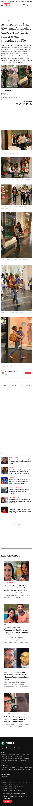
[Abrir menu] (2, 5)
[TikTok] (18, 747)
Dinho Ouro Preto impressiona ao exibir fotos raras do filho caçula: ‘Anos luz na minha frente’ (16, 719)
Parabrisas (10, 769)
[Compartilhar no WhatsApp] (17, 104)
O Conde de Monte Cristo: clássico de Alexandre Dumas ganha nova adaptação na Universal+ (20, 491)
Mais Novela (18, 758)
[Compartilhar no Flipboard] (27, 104)
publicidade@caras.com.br (8, 788)
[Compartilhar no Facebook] (20, 104)
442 (2, 771)
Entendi (7, 801)
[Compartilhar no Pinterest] (30, 104)
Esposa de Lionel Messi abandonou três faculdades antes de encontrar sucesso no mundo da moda (16, 631)
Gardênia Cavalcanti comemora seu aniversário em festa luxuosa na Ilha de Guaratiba (20, 511)
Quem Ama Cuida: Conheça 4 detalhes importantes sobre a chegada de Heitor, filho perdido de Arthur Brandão (20, 471)
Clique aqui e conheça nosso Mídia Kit (11, 790)
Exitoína (21, 767)
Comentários (6, 99)
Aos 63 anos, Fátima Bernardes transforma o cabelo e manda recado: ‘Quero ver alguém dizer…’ (16, 587)
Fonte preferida (20, 375)
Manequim (27, 758)
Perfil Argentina (19, 769)
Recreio (17, 760)
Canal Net (4, 767)
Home (2, 20)
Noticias (3, 769)
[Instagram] (2, 747)
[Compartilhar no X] (23, 104)
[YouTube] (14, 747)
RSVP (29, 760)
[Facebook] (6, 747)
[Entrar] (30, 5)
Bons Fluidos (25, 754)
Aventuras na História (14, 754)
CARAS (3, 756)
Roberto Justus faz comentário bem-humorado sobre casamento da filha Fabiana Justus (20, 501)
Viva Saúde (4, 762)
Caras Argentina (12, 767)
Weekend (27, 769)
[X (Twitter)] (10, 747)
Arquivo (9, 20)
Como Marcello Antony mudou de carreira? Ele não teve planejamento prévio (20, 461)
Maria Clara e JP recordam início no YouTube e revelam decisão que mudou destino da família (19, 481)
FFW (20, 756)
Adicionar (28, 373)
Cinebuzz (9, 756)
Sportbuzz (23, 760)
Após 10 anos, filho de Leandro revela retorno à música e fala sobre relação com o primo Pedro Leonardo (16, 675)
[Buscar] (24, 5)
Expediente (4, 776)
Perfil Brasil (10, 760)
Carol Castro (17, 385)
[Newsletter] (27, 5)
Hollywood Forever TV (7, 758)
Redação (8, 90)
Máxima (3, 760)
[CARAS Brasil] (7, 5)
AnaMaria (4, 754)
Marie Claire (28, 767)
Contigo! (15, 756)
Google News (13, 375)
